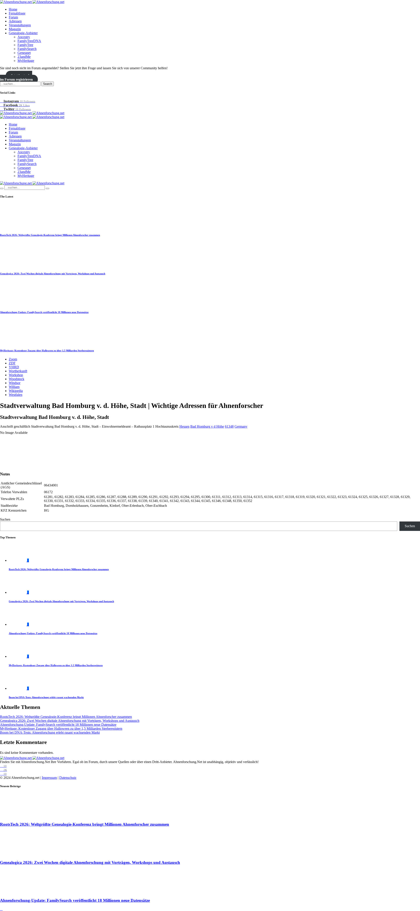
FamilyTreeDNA (29, 41)
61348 (229, 426)
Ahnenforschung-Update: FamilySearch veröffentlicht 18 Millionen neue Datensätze (44, 312)
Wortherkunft (18, 371)
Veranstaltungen (20, 25)
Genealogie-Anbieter (23, 33)
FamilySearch (27, 49)
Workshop (16, 375)
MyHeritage (26, 60)
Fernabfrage (17, 13)
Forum (13, 17)
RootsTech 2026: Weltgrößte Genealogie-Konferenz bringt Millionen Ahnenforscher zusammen (50, 235)
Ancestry (24, 37)
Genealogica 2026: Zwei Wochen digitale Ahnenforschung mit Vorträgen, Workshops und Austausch (52, 273)
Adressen (15, 21)
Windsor (14, 383)
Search (47, 83)
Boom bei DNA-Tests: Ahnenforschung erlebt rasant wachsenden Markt (46, 697)
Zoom (13, 359)
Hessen (184, 426)
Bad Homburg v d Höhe (207, 426)
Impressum (49, 777)
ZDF (12, 363)
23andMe (24, 57)
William (14, 387)
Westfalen (15, 395)
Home (13, 9)
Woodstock (16, 379)
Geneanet (24, 53)
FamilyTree (25, 45)
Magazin (15, 29)
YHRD (14, 367)
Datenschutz (67, 777)
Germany (240, 426)
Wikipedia (16, 391)
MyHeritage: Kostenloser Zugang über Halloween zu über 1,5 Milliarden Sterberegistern (47, 350)
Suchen (5, 519)
